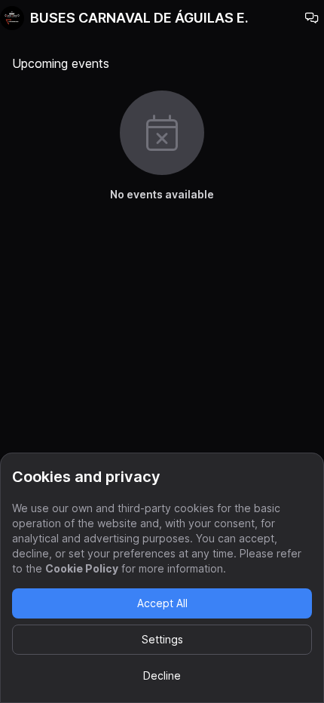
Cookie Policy (81, 568)
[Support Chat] (312, 18)
